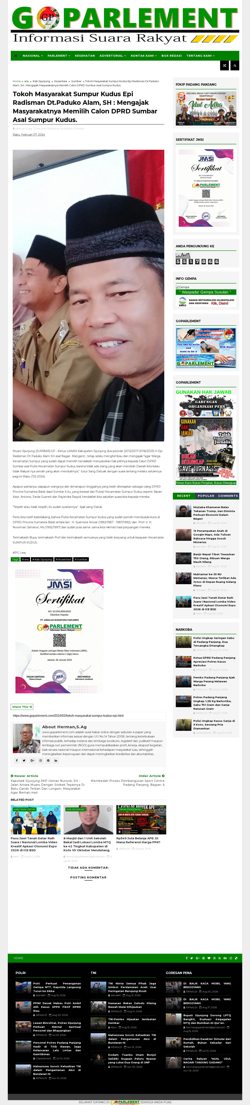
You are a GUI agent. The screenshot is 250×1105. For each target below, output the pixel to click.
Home (17, 81)
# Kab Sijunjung (42, 559)
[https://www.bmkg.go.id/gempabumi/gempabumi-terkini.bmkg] (182, 287)
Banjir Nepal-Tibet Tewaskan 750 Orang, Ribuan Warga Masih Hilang (214, 558)
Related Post (22, 800)
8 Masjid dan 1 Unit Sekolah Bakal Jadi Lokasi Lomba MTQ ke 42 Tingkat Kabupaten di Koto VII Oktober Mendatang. (87, 844)
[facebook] (186, 958)
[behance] (225, 958)
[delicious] (236, 958)
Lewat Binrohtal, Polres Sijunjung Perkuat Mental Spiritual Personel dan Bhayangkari (57, 1026)
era (26, 81)
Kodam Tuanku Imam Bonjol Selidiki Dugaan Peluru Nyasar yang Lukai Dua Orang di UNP (132, 1058)
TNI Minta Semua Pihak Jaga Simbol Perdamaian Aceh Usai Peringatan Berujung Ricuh (132, 987)
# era (25, 559)
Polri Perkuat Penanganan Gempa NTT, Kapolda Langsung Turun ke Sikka (57, 987)
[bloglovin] (209, 958)
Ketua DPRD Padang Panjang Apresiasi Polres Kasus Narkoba (214, 661)
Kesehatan (85, 55)
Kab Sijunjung (41, 81)
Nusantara (60, 81)
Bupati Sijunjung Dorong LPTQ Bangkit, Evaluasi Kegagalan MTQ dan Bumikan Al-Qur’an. (207, 1019)
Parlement (57, 55)
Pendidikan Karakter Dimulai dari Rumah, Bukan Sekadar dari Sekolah (207, 1042)
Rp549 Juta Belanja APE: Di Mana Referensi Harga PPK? (138, 840)
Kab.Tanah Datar (24, 809)
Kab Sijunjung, (50, 128)
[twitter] (191, 958)
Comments (228, 496)
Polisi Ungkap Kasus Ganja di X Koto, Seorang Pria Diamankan (214, 724)
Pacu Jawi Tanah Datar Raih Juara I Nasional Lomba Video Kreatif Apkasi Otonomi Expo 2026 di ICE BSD (34, 844)
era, (38, 128)
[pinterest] (203, 958)
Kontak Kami (142, 55)
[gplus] (197, 958)
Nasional (31, 55)
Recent (184, 496)
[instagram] (231, 958)
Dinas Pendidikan (130, 809)
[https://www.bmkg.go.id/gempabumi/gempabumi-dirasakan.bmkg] (206, 301)
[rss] (220, 958)
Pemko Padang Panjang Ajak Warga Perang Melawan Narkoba (214, 681)
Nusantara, (66, 128)
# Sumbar (81, 559)
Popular (206, 496)
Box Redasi (172, 55)
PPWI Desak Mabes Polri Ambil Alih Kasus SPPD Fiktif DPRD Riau (57, 1007)
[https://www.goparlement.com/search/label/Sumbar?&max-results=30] (206, 437)
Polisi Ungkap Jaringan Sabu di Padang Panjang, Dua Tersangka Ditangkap (213, 641)
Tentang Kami (199, 55)
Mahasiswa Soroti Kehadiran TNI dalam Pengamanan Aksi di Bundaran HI (57, 1070)
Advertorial (111, 55)
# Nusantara (63, 559)
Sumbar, (79, 128)
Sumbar (76, 81)
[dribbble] (214, 958)
